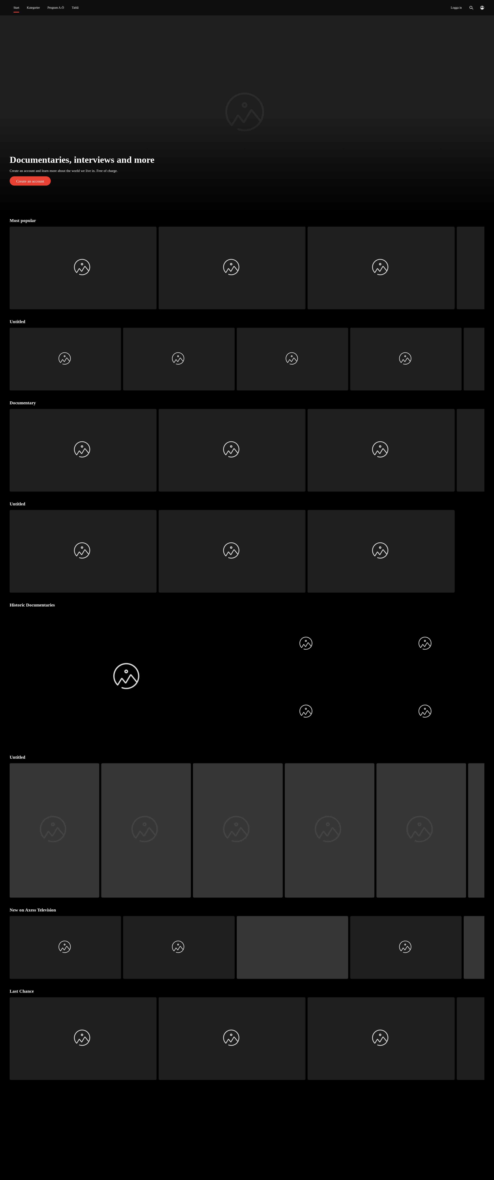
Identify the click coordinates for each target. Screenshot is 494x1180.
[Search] (471, 7)
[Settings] (482, 7)
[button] (247, 114)
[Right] (479, 268)
